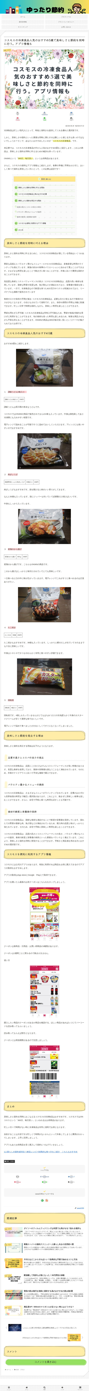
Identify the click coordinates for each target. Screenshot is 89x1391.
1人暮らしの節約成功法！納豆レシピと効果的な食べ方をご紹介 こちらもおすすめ (40, 1152)
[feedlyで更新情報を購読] (42, 1200)
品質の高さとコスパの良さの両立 (29, 207)
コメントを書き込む (46, 1361)
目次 (43, 179)
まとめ (20, 230)
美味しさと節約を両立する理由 (29, 201)
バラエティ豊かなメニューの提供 (29, 212)
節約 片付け (10, 1161)
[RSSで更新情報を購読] (46, 1200)
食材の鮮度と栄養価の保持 (26, 217)
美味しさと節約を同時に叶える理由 (31, 187)
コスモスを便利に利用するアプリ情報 (32, 223)
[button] (71, 119)
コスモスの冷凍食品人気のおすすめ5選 (32, 194)
